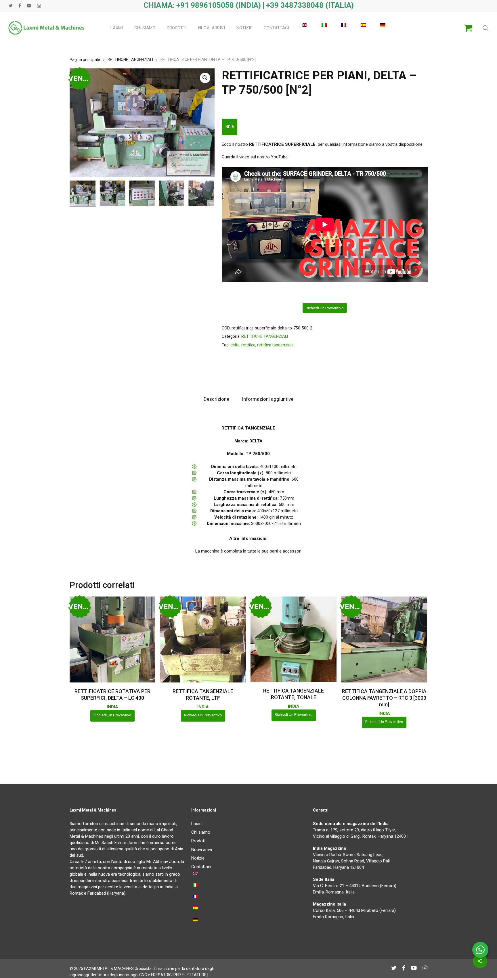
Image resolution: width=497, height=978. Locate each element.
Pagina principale (85, 59)
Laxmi (196, 823)
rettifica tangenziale (275, 345)
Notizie (197, 858)
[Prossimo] (205, 193)
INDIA (229, 126)
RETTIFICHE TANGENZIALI (130, 59)
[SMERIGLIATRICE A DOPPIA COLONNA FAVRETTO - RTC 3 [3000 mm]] (384, 639)
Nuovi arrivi (201, 849)
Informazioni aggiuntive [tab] (267, 399)
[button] (205, 78)
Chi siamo (200, 832)
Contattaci (201, 866)
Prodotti (199, 840)
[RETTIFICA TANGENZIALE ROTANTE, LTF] (203, 639)
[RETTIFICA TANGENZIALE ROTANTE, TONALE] (294, 639)
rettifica (248, 345)
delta (235, 345)
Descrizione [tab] (216, 399)
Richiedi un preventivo (325, 308)
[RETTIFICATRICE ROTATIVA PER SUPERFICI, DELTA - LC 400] (113, 639)
